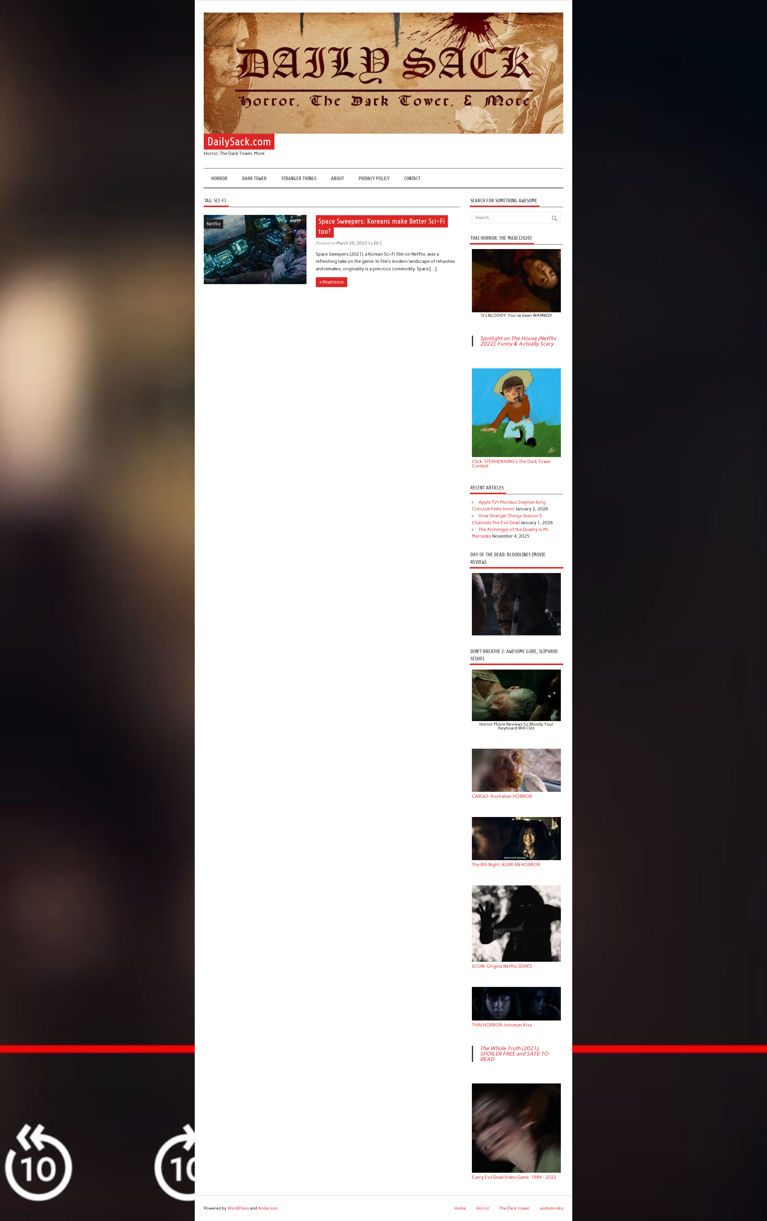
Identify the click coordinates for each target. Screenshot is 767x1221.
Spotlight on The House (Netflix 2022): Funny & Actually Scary (518, 341)
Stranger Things (298, 178)
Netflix (214, 224)
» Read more (331, 282)
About (337, 178)
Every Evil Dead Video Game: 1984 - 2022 (514, 1177)
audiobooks (551, 1208)
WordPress (238, 1208)
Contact (412, 178)
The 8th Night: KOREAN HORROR (506, 865)
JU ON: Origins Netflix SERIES (502, 966)
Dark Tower (254, 178)
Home (460, 1208)
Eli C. (379, 243)
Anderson (267, 1208)
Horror (219, 178)
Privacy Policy (374, 178)
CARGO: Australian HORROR (502, 796)
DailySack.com (239, 141)
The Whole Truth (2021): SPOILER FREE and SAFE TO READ (514, 1053)
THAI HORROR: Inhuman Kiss (502, 1025)
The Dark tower (514, 1208)
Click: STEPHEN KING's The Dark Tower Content (511, 463)
